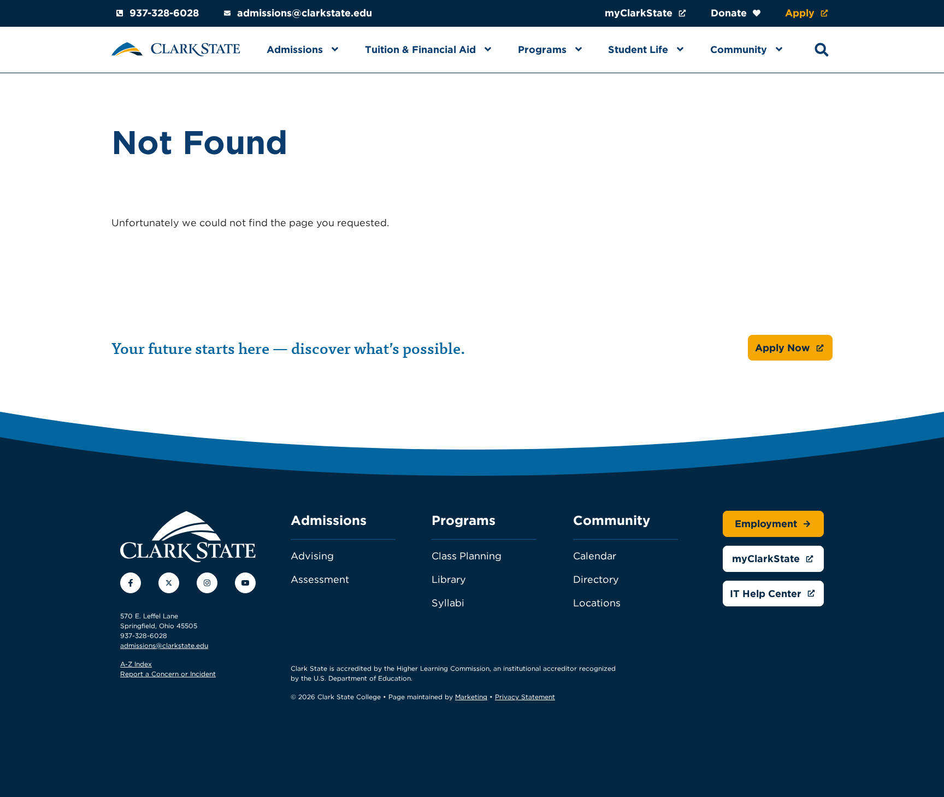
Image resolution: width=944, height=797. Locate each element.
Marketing (471, 697)
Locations (597, 603)
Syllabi (448, 603)
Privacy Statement (525, 697)
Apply (800, 13)
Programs (542, 49)
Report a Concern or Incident (168, 674)
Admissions (295, 49)
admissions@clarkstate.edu (304, 13)
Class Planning (467, 556)
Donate (729, 13)
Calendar (594, 556)
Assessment (320, 579)
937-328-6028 (164, 13)
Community (738, 49)
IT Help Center (765, 593)
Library (449, 579)
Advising (312, 556)
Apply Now (782, 347)
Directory (596, 579)
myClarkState (638, 13)
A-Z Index (136, 664)
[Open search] (822, 50)
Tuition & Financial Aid (420, 49)
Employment (766, 523)
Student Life (638, 49)
